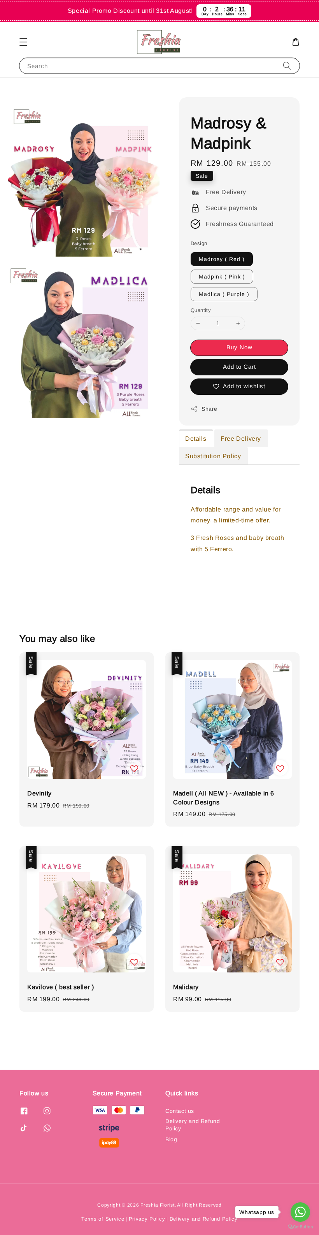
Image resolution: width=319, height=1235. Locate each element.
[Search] (287, 65)
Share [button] (209, 409)
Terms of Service (102, 1219)
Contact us (179, 1111)
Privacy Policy (147, 1219)
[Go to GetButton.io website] (300, 1227)
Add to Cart (239, 366)
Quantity (201, 310)
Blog (171, 1139)
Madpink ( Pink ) (222, 276)
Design (199, 243)
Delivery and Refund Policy (192, 1124)
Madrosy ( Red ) (222, 259)
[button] (23, 42)
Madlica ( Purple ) (224, 294)
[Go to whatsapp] (300, 1212)
